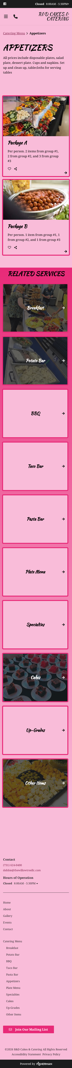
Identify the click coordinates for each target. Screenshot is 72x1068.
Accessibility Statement (26, 1054)
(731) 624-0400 (12, 865)
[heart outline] (9, 168)
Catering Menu (14, 33)
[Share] (16, 168)
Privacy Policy (51, 1054)
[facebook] (6, 4)
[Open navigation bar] (5, 16)
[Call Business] (15, 16)
